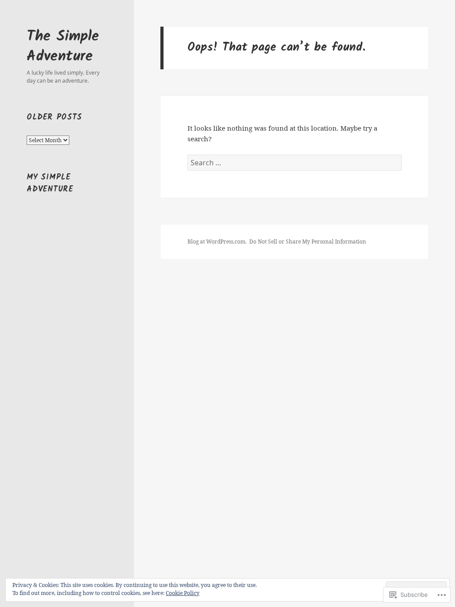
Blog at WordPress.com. (217, 241)
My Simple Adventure (50, 183)
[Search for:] (295, 162)
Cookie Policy (183, 593)
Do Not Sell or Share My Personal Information (307, 241)
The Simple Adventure (63, 46)
